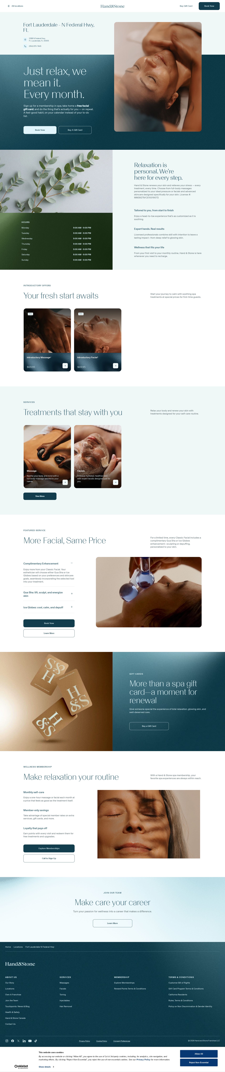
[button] (49, 563)
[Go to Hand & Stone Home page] (113, 6)
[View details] (65, 365)
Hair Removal (66, 1006)
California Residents (178, 994)
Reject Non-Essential (199, 1062)
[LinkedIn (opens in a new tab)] (24, 1040)
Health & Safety (12, 1012)
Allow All (199, 1054)
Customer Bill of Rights (179, 982)
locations (18, 947)
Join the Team (11, 1000)
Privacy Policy (84, 1041)
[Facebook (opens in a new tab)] (12, 1040)
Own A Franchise (13, 994)
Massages (64, 982)
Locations (9, 988)
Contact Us (10, 1024)
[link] (47, 339)
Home (8, 947)
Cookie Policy (101, 1041)
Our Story (9, 982)
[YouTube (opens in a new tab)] (30, 1040)
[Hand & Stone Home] (20, 964)
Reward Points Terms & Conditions (130, 988)
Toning (63, 994)
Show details (45, 1067)
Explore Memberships (124, 982)
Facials (63, 988)
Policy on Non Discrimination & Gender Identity (190, 1006)
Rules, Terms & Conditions (181, 1000)
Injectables (65, 1000)
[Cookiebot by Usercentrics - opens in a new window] (21, 1067)
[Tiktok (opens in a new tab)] (35, 1040)
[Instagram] (6, 1040)
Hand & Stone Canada (15, 1018)
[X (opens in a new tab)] (18, 1040)
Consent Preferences (121, 1041)
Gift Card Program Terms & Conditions (186, 988)
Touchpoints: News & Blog (17, 1006)
